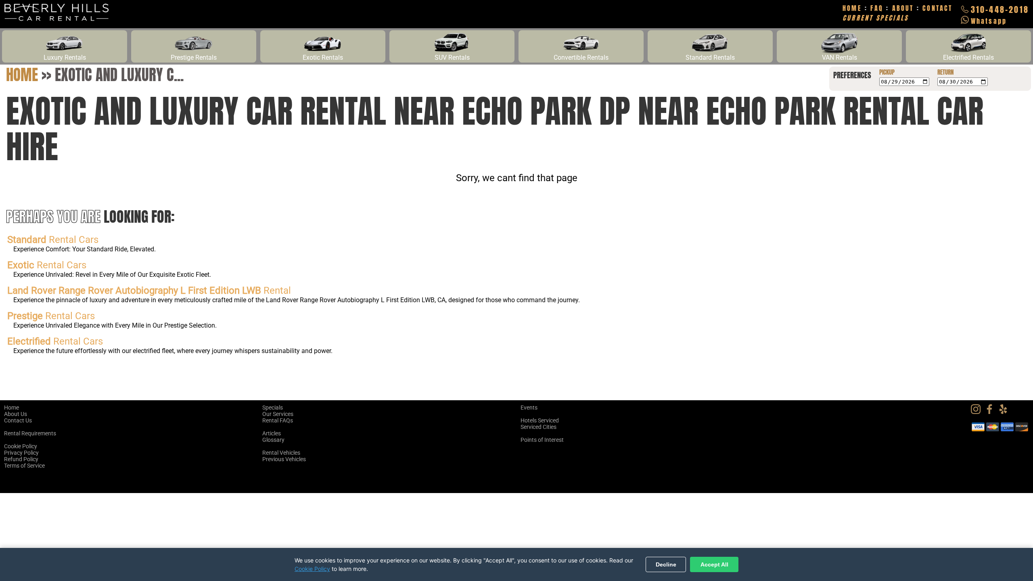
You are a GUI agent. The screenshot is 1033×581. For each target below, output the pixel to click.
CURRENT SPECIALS (875, 18)
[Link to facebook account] (991, 412)
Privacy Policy (21, 452)
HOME (852, 8)
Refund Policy (21, 459)
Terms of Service (24, 465)
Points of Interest (542, 440)
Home (22, 74)
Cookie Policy (20, 446)
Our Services (277, 414)
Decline (666, 564)
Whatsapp (989, 21)
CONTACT (937, 8)
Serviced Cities (538, 427)
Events (529, 407)
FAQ (876, 8)
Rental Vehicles (281, 452)
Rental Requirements (30, 433)
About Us (15, 414)
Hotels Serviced (540, 420)
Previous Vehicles (284, 459)
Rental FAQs (277, 420)
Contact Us (18, 420)
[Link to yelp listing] (1005, 412)
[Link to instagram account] (978, 412)
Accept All (714, 564)
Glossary (273, 440)
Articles (271, 433)
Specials (272, 407)
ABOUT (903, 8)
